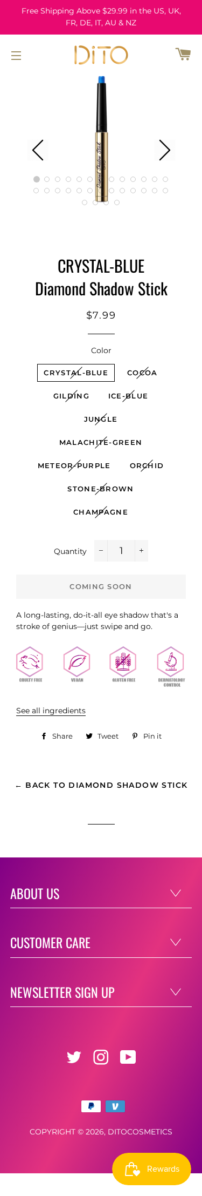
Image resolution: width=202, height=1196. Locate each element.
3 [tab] (58, 179)
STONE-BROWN (100, 488)
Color (101, 350)
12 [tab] (155, 179)
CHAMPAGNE (100, 512)
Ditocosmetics (140, 1132)
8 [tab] (112, 179)
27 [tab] (85, 202)
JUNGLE (101, 419)
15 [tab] (47, 191)
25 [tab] (155, 191)
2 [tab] (47, 179)
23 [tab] (133, 191)
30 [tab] (117, 202)
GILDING (71, 395)
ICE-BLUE (128, 395)
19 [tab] (90, 191)
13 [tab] (166, 179)
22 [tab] (122, 191)
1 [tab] (36, 179)
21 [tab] (112, 191)
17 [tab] (69, 191)
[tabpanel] (101, 139)
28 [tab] (95, 202)
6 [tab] (90, 179)
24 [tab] (144, 191)
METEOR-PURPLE (74, 465)
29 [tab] (106, 202)
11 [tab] (144, 179)
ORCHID (147, 465)
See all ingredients (51, 710)
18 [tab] (79, 191)
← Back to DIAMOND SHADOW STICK (101, 785)
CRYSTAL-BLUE (76, 372)
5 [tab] (79, 179)
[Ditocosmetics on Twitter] (74, 1060)
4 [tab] (69, 179)
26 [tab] (166, 191)
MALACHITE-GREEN (101, 442)
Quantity (70, 551)
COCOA (142, 372)
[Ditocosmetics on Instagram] (101, 1060)
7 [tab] (101, 179)
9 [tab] (122, 179)
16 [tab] (58, 191)
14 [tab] (36, 191)
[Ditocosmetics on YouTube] (129, 1060)
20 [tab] (101, 191)
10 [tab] (133, 179)
